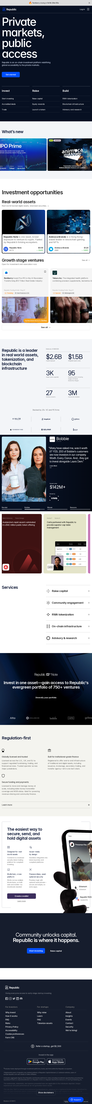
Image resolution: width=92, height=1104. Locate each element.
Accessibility (11, 1030)
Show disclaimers (46, 1092)
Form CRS (9, 1037)
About (68, 1012)
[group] (16, 98)
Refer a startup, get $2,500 (48, 1046)
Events (69, 1019)
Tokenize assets (45, 1023)
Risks (7, 1023)
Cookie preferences (14, 1034)
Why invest (10, 1012)
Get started (11, 74)
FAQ (7, 1019)
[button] (88, 9)
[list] (46, 231)
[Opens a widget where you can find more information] (76, 1100)
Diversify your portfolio (46, 697)
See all (85, 260)
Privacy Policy (11, 1027)
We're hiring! (71, 1030)
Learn (39, 1016)
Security (69, 1027)
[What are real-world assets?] (48, 206)
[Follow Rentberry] (45, 272)
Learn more (21, 901)
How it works (11, 1016)
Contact (69, 1023)
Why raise (41, 1012)
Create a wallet (21, 896)
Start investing (36, 951)
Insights (69, 1016)
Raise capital (56, 951)
